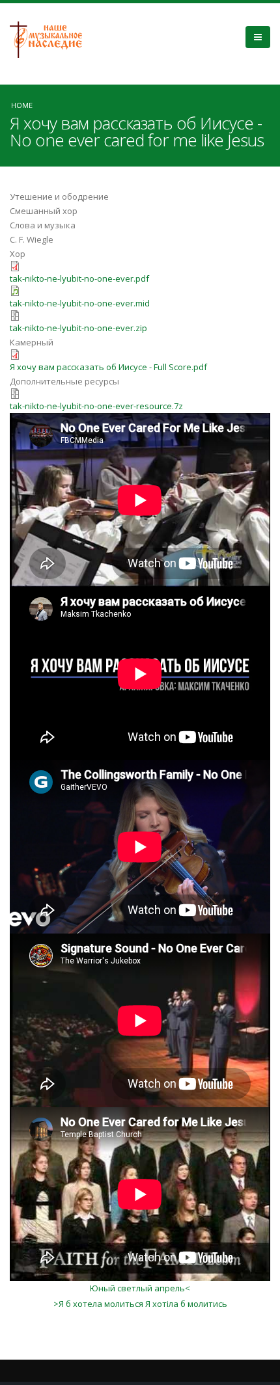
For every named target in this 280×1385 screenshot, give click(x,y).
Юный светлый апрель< (140, 1288)
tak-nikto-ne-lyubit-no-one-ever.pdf (79, 278)
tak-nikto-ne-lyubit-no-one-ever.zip (78, 328)
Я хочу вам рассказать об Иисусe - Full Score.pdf (108, 367)
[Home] (51, 38)
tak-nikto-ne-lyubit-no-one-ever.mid (80, 303)
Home (22, 105)
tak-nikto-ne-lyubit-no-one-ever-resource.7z (96, 406)
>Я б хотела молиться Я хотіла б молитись (140, 1304)
